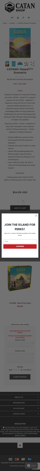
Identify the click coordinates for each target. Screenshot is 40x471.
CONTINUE (20, 246)
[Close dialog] (36, 215)
